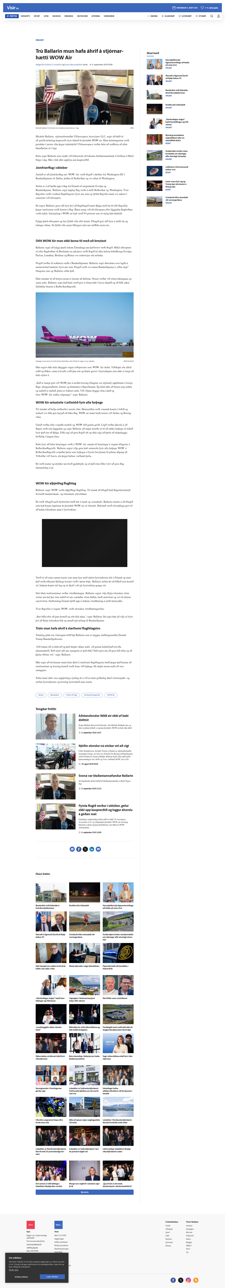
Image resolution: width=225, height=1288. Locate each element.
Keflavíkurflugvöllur (92, 695)
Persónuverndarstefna (36, 1241)
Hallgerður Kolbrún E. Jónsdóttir (49, 65)
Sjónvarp (169, 1243)
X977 (188, 1249)
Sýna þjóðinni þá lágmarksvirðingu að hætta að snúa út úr (177, 62)
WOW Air (111, 695)
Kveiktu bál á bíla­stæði (79, 906)
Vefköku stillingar (21, 1277)
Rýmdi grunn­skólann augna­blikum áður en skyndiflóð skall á (174, 138)
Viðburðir (190, 1236)
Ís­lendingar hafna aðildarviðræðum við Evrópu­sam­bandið (117, 1091)
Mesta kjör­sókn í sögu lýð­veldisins (84, 966)
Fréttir (168, 1226)
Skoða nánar (13, 1270)
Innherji (189, 1226)
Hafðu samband (60, 1242)
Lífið (167, 1236)
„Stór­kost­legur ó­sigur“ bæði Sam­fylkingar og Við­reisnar (177, 122)
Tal (187, 1253)
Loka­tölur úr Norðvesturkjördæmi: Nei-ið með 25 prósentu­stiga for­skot (51, 1151)
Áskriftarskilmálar (61, 1249)
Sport (167, 1233)
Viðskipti (169, 1229)
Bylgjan (189, 1243)
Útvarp (168, 1246)
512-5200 (62, 1236)
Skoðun (168, 1239)
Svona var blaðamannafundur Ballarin (106, 776)
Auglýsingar (59, 1239)
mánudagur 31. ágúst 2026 (187, 8)
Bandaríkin (55, 695)
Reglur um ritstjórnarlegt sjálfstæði (37, 1237)
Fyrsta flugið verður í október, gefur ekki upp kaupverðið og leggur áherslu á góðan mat (105, 810)
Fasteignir (190, 1229)
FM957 (189, 1246)
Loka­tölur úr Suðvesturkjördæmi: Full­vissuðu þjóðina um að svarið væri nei (84, 1091)
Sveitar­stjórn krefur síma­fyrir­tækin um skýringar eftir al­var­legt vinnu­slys (118, 937)
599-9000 (34, 1251)
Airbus (40, 695)
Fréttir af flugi (71, 695)
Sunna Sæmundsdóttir (74, 65)
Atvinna (189, 1233)
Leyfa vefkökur (52, 1277)
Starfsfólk (58, 1252)
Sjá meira (84, 1192)
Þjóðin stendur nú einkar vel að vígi (104, 746)
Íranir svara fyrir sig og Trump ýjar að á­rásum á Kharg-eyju (175, 184)
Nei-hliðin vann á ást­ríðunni (115, 998)
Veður (188, 1239)
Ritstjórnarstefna (61, 1246)
